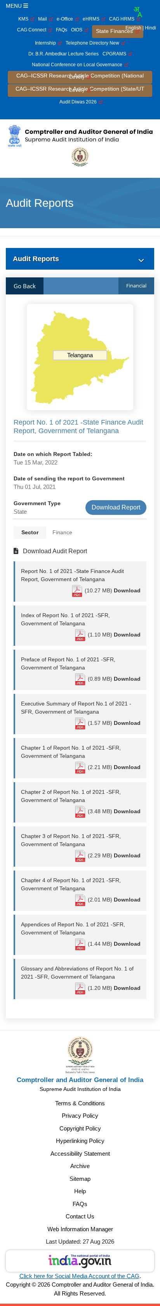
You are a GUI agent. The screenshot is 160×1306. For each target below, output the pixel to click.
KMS (24, 19)
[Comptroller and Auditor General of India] (80, 135)
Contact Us (80, 1216)
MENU (14, 6)
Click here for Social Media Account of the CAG (79, 1276)
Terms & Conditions (80, 1103)
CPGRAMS (116, 54)
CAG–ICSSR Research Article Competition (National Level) (80, 76)
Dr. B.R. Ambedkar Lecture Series (63, 54)
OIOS (78, 30)
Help (80, 1191)
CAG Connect (33, 30)
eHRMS (92, 19)
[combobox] (137, 12)
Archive (80, 1166)
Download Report (116, 507)
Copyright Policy (80, 1128)
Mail (43, 19)
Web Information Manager (80, 1229)
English (133, 28)
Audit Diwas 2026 (79, 102)
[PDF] (78, 590)
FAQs (61, 30)
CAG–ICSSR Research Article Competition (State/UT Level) (80, 89)
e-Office (66, 19)
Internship (46, 43)
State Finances (116, 31)
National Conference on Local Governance (78, 64)
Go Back (25, 286)
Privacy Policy (80, 1115)
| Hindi (149, 28)
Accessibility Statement (80, 1153)
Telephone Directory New (94, 43)
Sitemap (80, 1178)
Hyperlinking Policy (80, 1140)
